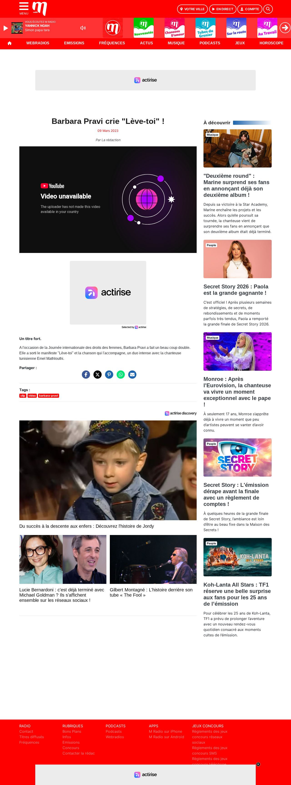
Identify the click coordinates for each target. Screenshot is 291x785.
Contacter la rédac (79, 753)
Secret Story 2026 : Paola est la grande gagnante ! (235, 289)
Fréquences (112, 43)
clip (22, 395)
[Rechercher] (268, 9)
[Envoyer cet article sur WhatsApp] (119, 377)
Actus (146, 43)
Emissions (74, 43)
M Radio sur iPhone (165, 731)
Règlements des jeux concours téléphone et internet (210, 764)
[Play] (6, 28)
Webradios (37, 43)
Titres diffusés (31, 737)
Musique (176, 43)
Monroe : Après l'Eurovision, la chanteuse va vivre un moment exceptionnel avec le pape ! (237, 392)
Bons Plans (72, 731)
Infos (67, 737)
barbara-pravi (48, 395)
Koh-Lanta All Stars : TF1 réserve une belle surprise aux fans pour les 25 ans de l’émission (237, 594)
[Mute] (83, 28)
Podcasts (210, 43)
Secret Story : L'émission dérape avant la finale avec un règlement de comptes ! (236, 494)
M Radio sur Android (166, 737)
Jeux (240, 43)
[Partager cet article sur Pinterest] (108, 377)
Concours (71, 747)
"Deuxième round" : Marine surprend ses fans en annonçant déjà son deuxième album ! (236, 185)
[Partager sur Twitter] (96, 377)
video (32, 395)
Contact (26, 731)
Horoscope (271, 43)
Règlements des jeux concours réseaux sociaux (210, 737)
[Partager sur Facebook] (85, 377)
